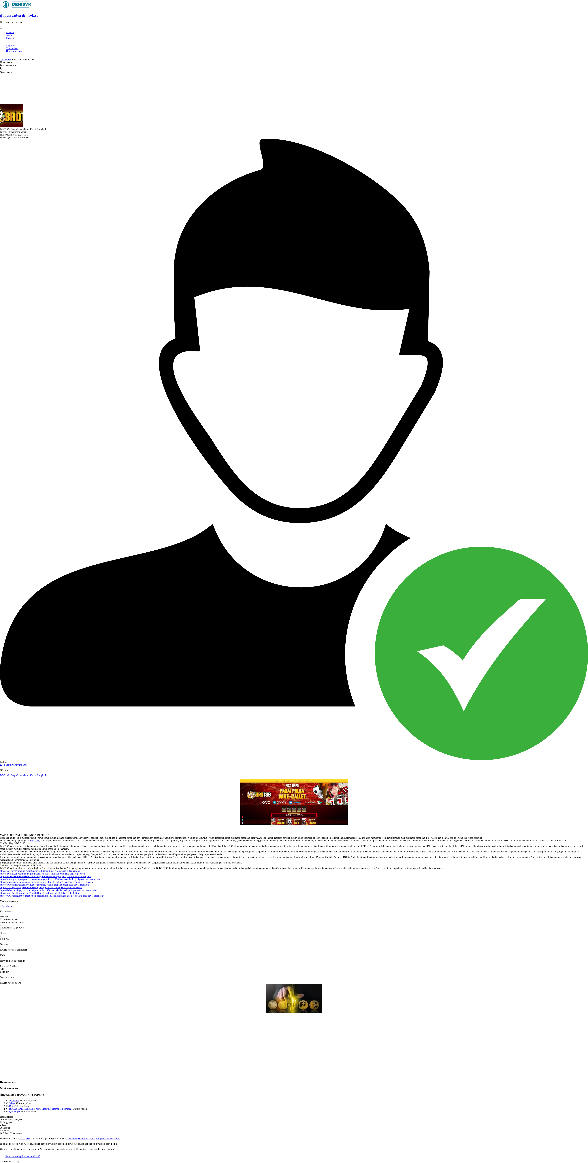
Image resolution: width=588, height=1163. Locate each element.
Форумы (10, 45)
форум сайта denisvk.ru (19, 15)
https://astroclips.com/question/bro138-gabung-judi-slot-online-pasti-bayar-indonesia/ (41, 887)
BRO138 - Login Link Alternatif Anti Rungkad (23, 775)
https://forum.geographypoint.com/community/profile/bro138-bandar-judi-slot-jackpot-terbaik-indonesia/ (50, 879)
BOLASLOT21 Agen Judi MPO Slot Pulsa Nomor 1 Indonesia (40, 1109)
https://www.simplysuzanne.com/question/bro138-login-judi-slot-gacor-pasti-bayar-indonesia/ (45, 884)
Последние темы (15, 51)
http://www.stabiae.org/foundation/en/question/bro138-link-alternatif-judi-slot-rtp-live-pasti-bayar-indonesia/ (52, 895)
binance (10, 32)
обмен (9, 35)
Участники (12, 48)
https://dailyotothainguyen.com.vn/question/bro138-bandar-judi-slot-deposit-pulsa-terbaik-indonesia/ (48, 890)
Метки (116, 1138)
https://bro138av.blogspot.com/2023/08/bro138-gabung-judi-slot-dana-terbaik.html (39, 893)
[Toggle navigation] (1, 28)
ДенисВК (14, 1100)
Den (11, 1106)
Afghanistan (6, 906)
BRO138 (34, 840)
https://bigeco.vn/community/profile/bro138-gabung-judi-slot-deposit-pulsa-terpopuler (41, 871)
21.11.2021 (24, 1138)
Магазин (10, 38)
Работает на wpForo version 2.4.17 (22, 1156)
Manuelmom (72, 1138)
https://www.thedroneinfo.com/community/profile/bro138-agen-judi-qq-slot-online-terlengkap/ (45, 876)
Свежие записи (87, 1138)
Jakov (12, 1103)
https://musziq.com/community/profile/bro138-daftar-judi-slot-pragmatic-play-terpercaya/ (42, 873)
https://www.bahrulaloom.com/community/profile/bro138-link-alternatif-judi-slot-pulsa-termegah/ (46, 882)
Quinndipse (14, 1111)
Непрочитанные (104, 1138)
